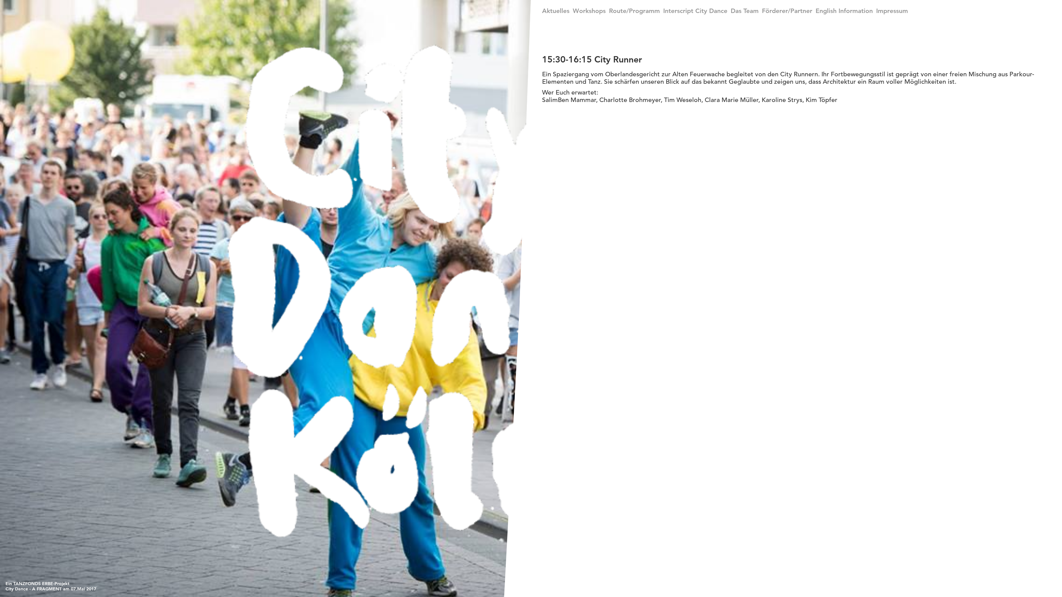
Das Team (745, 11)
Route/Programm (634, 11)
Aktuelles (555, 11)
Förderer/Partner (787, 11)
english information (844, 11)
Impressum (892, 11)
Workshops (589, 11)
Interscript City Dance (695, 11)
